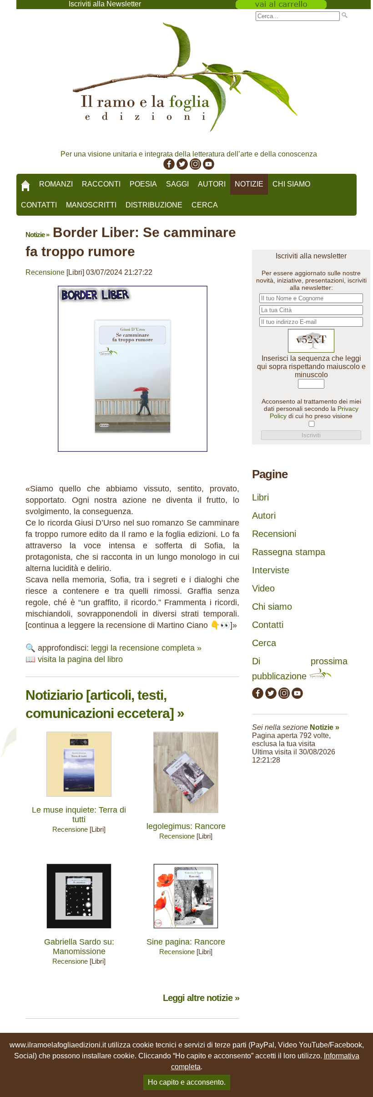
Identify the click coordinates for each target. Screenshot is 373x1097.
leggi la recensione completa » (146, 647)
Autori (212, 184)
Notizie (249, 184)
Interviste (270, 570)
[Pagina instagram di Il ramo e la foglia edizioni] (195, 167)
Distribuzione (154, 205)
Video (263, 588)
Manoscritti (91, 205)
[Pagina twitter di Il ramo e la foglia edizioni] (182, 167)
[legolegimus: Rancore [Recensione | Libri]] (185, 815)
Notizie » (37, 234)
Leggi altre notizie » (201, 998)
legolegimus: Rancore (186, 826)
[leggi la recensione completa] (132, 454)
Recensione (45, 272)
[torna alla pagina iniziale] (25, 182)
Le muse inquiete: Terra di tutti (79, 814)
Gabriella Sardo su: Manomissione (79, 946)
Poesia (143, 184)
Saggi (177, 184)
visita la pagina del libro (80, 659)
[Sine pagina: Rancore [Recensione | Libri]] (185, 931)
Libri (260, 497)
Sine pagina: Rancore (185, 941)
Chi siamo (291, 184)
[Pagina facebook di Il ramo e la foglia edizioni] (169, 167)
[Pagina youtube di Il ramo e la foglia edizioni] (208, 167)
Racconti (101, 184)
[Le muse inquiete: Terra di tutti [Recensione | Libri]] (78, 799)
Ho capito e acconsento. (187, 1082)
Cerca (205, 205)
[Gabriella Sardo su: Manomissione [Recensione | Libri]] (78, 931)
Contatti (39, 205)
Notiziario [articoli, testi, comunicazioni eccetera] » (104, 704)
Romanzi (56, 184)
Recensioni (274, 534)
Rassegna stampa (288, 552)
